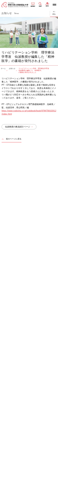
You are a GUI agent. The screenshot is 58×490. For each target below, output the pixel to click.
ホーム (3, 68)
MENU (54, 5)
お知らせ (12, 68)
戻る (54, 14)
